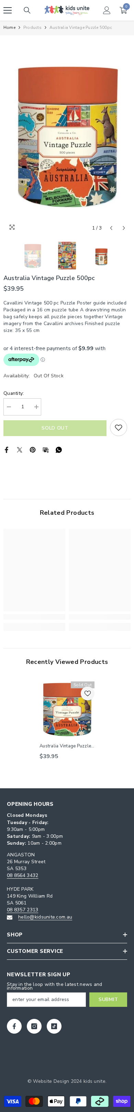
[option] (67, 135)
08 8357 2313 (22, 910)
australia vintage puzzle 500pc (65, 746)
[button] (111, 228)
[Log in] (107, 10)
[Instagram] (34, 1026)
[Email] (46, 449)
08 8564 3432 (22, 875)
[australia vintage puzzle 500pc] (67, 709)
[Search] (27, 10)
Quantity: (13, 393)
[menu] (7, 10)
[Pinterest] (33, 449)
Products (32, 27)
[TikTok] (54, 1026)
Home (9, 27)
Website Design (51, 1081)
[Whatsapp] (59, 449)
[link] (34, 617)
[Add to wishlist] (118, 427)
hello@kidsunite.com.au (45, 917)
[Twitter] (19, 449)
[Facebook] (6, 449)
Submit (108, 999)
